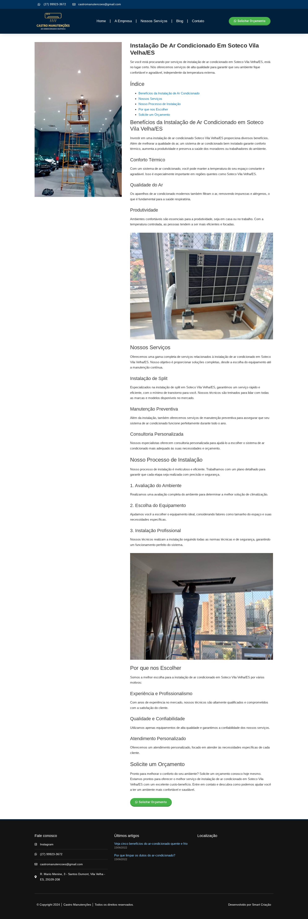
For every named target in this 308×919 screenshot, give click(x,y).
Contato (198, 21)
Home (101, 21)
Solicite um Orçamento (154, 114)
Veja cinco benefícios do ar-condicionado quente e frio (151, 843)
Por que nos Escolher (153, 109)
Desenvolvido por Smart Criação (249, 904)
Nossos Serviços (150, 98)
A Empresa (123, 21)
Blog (179, 21)
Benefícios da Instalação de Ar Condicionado (168, 93)
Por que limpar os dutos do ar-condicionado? (144, 855)
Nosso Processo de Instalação (159, 104)
